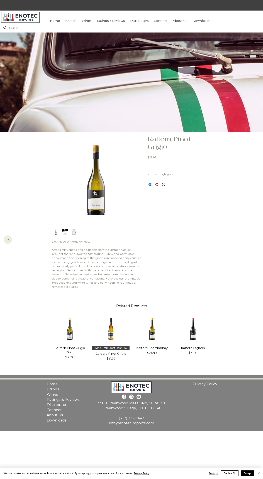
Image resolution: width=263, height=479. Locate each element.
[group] (131, 340)
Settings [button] (213, 473)
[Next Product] (217, 329)
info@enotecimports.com (131, 423)
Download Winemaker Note (71, 241)
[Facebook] (124, 397)
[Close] (259, 473)
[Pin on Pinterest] (157, 184)
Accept (247, 473)
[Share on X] (163, 184)
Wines (52, 394)
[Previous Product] (46, 329)
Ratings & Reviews (63, 399)
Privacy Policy (205, 384)
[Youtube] (139, 397)
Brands (53, 389)
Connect (54, 410)
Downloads (57, 420)
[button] (201, 20)
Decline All (229, 473)
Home (52, 384)
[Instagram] (131, 397)
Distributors (57, 405)
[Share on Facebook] (150, 184)
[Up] (8, 239)
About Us (55, 415)
